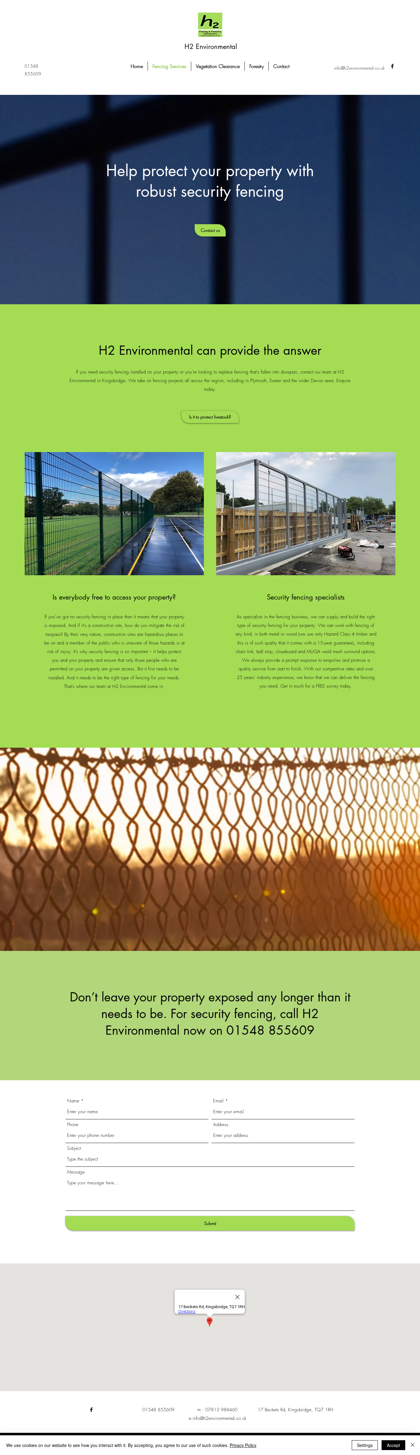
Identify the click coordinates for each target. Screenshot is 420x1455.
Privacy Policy (243, 1445)
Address (220, 1124)
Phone (72, 1124)
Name (73, 1101)
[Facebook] (91, 1410)
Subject (74, 1148)
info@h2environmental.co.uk (359, 68)
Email (218, 1101)
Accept (393, 1445)
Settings (365, 1445)
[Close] (412, 1445)
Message (76, 1172)
